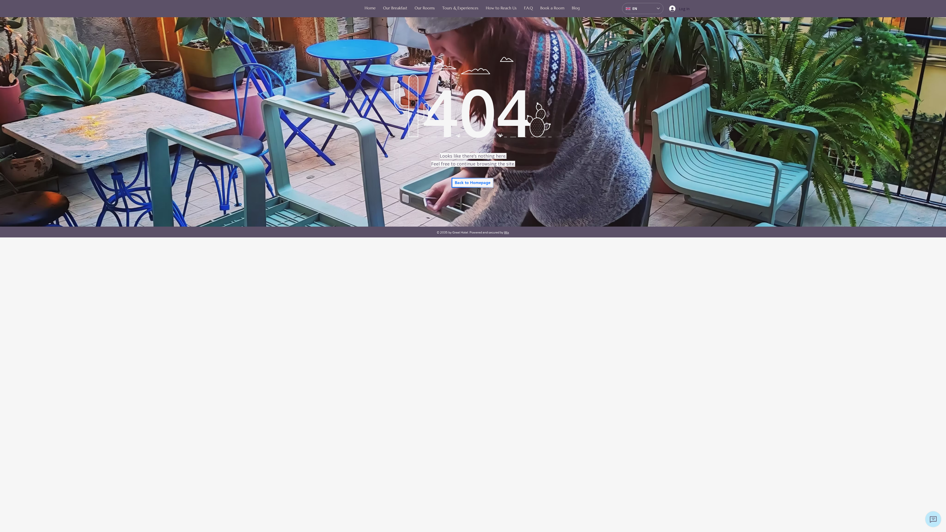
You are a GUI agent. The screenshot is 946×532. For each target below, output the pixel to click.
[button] (425, 8)
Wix (506, 232)
